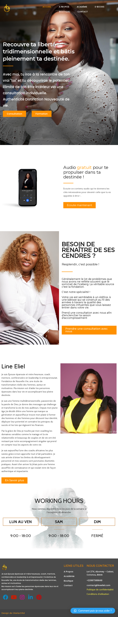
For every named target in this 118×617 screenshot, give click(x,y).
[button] (93, 611)
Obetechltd (19, 613)
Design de (7, 613)
